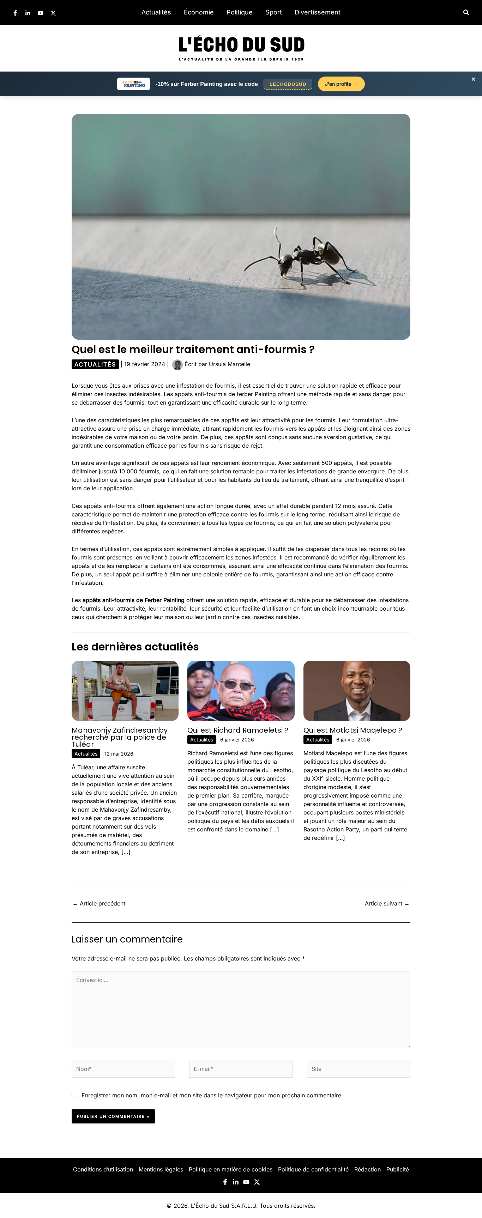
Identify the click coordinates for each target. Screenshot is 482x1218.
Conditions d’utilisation (103, 1169)
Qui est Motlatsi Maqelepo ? (352, 730)
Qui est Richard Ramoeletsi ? (237, 730)
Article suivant (387, 903)
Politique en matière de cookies (230, 1169)
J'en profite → (341, 84)
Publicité (397, 1169)
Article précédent (98, 903)
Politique (240, 12)
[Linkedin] (28, 13)
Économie (199, 12)
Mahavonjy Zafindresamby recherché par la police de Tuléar (120, 737)
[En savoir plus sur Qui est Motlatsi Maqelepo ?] (356, 690)
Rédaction (367, 1169)
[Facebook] (15, 13)
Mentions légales (161, 1169)
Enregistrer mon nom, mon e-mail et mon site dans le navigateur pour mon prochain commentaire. (212, 1095)
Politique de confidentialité (313, 1169)
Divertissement (318, 12)
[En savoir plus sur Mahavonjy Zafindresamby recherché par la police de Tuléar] (125, 690)
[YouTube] (40, 13)
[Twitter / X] (53, 13)
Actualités (156, 12)
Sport (273, 12)
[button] (466, 12)
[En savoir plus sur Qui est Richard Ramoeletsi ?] (240, 690)
